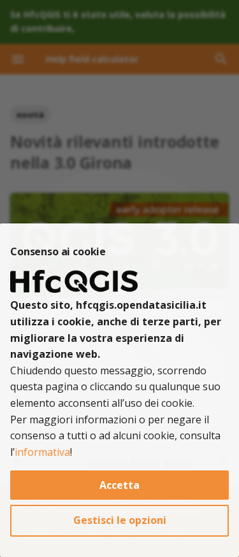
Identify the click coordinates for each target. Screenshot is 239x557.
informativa (42, 452)
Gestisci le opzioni (119, 520)
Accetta (119, 485)
